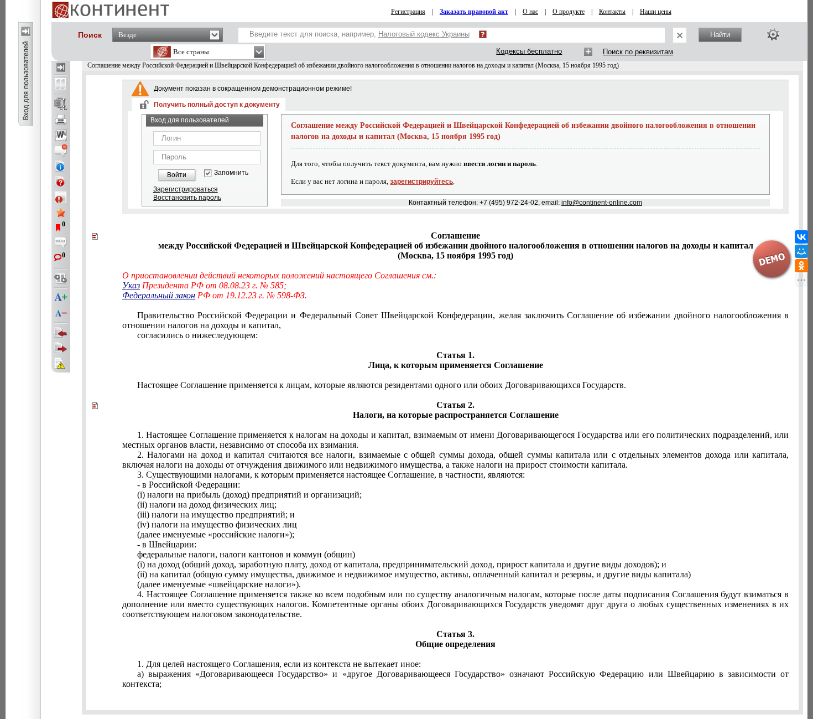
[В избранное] (60, 212)
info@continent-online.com (601, 202)
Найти (720, 34)
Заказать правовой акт (474, 11)
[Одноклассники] (801, 265)
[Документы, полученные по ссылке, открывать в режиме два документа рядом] (60, 84)
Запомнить (231, 173)
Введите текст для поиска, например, (359, 34)
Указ (131, 285)
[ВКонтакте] (801, 237)
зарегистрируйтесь (421, 181)
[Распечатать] (60, 119)
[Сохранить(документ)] (60, 104)
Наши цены (655, 11)
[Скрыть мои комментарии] (60, 243)
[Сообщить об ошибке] (60, 363)
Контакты (612, 11)
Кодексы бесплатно (529, 51)
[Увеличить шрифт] (60, 297)
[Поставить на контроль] (60, 197)
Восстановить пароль (187, 197)
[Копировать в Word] (60, 135)
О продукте (569, 11)
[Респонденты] (60, 348)
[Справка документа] (60, 181)
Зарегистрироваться (185, 189)
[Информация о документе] (60, 166)
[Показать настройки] (773, 34)
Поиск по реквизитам (638, 52)
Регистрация (408, 11)
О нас (530, 11)
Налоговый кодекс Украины (424, 34)
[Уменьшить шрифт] (60, 313)
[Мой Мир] (801, 251)
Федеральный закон (158, 295)
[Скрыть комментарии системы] (60, 150)
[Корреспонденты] (60, 332)
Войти (176, 175)
